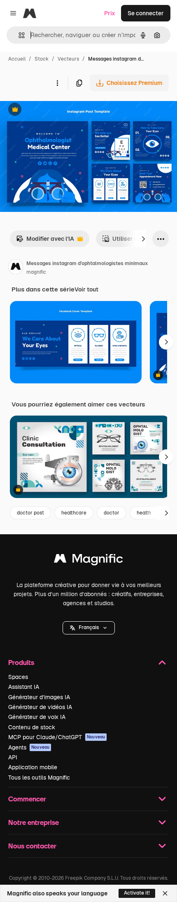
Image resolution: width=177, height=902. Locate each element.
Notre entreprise (33, 822)
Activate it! (137, 893)
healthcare (73, 513)
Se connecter (146, 13)
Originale (54, 110)
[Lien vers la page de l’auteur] (15, 268)
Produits (21, 662)
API (12, 757)
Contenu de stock (31, 727)
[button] (89, 627)
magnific (36, 272)
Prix (109, 13)
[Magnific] (88, 560)
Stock (42, 59)
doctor (111, 513)
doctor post (30, 513)
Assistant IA (23, 687)
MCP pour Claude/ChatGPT (56, 737)
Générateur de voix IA (36, 717)
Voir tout (86, 289)
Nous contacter (32, 845)
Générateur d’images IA (39, 697)
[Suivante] (143, 238)
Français (89, 627)
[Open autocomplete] (18, 35)
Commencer (27, 798)
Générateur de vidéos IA (40, 707)
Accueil (17, 59)
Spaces (18, 677)
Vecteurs (68, 59)
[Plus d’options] (57, 83)
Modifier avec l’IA (45, 241)
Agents (28, 747)
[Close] (165, 893)
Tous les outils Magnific (39, 777)
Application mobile (32, 767)
